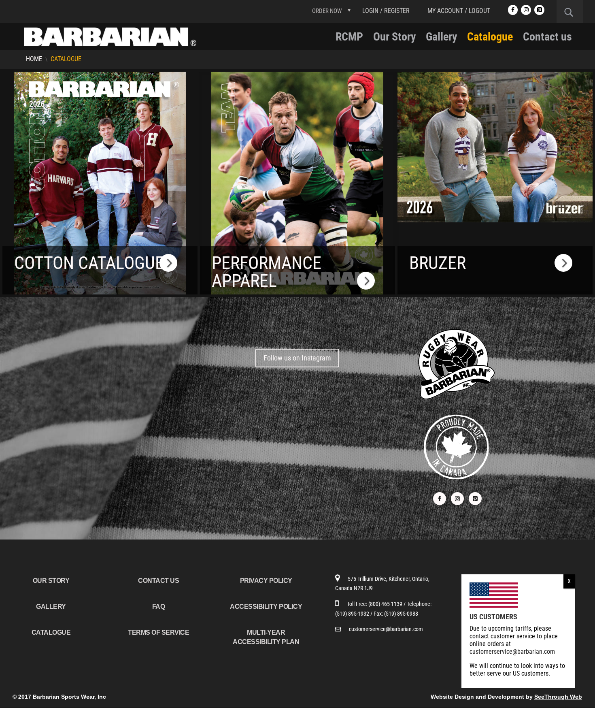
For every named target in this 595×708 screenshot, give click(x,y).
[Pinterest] (539, 10)
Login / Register (386, 11)
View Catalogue (100, 237)
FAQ (158, 606)
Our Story (394, 38)
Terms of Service (158, 632)
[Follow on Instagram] (457, 498)
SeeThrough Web (558, 696)
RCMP (349, 38)
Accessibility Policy (266, 606)
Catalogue (490, 38)
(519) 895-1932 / (354, 613)
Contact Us (158, 580)
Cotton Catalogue (89, 262)
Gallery (441, 38)
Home (34, 59)
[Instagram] (526, 10)
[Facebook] (513, 10)
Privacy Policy (266, 580)
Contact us (547, 38)
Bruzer (437, 262)
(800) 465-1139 (386, 604)
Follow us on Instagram (297, 358)
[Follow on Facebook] (439, 498)
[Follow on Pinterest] (475, 498)
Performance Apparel (266, 271)
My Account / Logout (458, 11)
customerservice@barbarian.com (386, 629)
